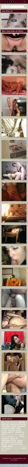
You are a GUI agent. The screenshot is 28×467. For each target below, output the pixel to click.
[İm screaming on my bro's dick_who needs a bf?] (14, 170)
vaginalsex (7, 446)
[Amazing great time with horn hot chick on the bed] (14, 149)
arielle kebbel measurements (14, 423)
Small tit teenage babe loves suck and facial (11, 350)
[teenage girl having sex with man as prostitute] (14, 213)
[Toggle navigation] (24, 2)
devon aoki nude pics (10, 422)
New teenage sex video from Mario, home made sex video (14, 286)
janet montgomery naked (13, 434)
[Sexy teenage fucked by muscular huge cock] (14, 128)
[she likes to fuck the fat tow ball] (14, 43)
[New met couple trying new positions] (14, 234)
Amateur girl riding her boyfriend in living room (11, 201)
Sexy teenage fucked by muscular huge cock (11, 138)
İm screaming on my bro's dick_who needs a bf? (12, 180)
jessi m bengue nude (10, 439)
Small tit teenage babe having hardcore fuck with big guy (14, 371)
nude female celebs (15, 448)
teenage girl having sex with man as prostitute (11, 223)
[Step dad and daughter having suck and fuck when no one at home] (14, 404)
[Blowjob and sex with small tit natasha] (14, 106)
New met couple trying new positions (9, 244)
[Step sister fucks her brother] (14, 383)
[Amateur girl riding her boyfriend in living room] (14, 191)
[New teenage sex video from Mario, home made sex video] (14, 276)
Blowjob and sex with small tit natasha (10, 116)
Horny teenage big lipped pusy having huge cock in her (13, 329)
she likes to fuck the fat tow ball (8, 52)
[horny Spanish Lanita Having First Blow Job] (14, 255)
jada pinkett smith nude (12, 441)
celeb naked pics (17, 446)
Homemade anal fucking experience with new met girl (13, 95)
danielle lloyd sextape (13, 426)
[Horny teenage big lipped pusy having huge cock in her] (14, 319)
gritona (8, 448)
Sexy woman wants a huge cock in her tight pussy (12, 308)
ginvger (4, 444)
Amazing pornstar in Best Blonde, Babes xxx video (12, 464)
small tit (16, 436)
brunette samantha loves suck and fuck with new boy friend (14, 74)
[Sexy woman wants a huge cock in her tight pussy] (14, 298)
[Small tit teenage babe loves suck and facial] (14, 340)
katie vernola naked (15, 444)
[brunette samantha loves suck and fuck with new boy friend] (14, 64)
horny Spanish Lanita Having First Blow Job (11, 265)
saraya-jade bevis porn (11, 431)
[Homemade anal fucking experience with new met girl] (14, 85)
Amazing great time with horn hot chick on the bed (12, 159)
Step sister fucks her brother (8, 393)
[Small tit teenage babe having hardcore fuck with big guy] (14, 362)
